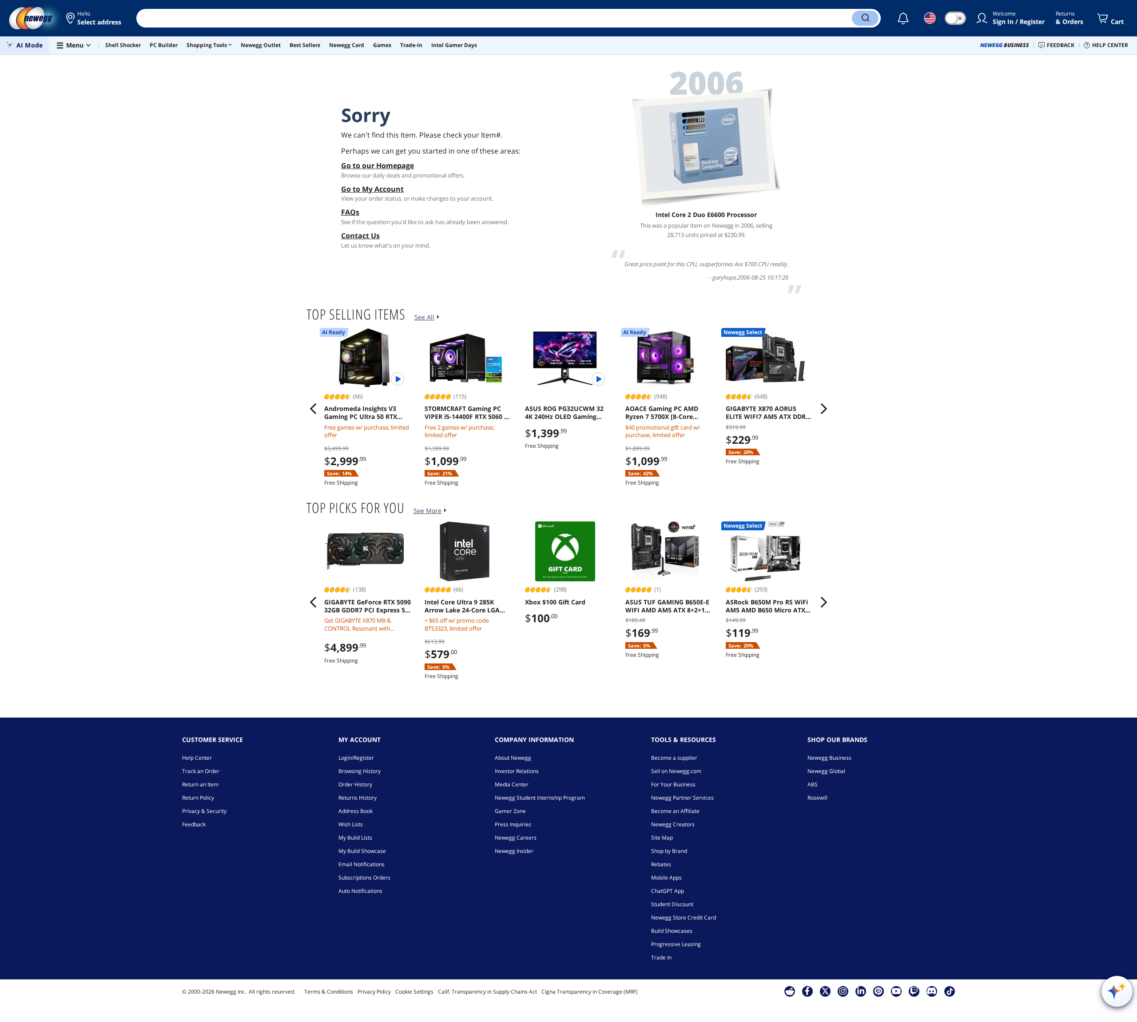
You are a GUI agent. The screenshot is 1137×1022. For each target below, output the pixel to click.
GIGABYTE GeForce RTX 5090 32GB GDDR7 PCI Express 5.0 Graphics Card (367, 606)
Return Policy (198, 797)
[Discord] (931, 991)
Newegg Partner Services (682, 797)
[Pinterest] (878, 991)
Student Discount (672, 904)
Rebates (661, 864)
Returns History (357, 797)
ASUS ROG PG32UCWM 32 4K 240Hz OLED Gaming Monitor (564, 413)
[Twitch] (914, 991)
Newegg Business (829, 758)
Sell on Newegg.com (676, 771)
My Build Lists (355, 837)
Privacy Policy (374, 991)
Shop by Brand (669, 851)
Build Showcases (671, 931)
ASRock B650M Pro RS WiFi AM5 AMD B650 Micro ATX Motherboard (767, 606)
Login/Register (356, 758)
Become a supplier (674, 758)
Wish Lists (350, 824)
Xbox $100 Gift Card (555, 602)
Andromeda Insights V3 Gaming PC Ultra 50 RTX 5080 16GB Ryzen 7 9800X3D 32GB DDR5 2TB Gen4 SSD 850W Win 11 (366, 413)
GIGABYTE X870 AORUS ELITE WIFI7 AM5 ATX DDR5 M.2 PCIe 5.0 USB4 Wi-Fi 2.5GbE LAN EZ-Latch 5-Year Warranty (768, 413)
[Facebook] (807, 991)
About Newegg (513, 758)
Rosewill (817, 797)
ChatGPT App (667, 891)
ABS (812, 784)
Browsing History (359, 771)
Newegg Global (826, 771)
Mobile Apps (666, 877)
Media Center (512, 784)
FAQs (350, 212)
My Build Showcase (362, 851)
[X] (825, 991)
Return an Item (200, 784)
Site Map (662, 837)
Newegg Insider (514, 851)
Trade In (661, 957)
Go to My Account (372, 189)
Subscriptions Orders (364, 877)
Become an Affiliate (675, 811)
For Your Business (673, 784)
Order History (355, 784)
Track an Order (200, 771)
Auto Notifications (360, 891)
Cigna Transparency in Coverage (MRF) (589, 991)
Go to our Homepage (377, 165)
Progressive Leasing (676, 944)
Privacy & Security (204, 811)
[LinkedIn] (860, 991)
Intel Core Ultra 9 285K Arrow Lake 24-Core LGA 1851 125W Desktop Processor (462, 606)
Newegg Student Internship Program (540, 797)
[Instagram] (843, 991)
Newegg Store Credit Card (683, 917)
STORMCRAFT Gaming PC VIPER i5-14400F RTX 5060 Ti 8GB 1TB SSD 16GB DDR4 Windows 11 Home (467, 413)
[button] (94, 18)
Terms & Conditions (328, 991)
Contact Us (360, 236)
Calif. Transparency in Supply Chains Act (487, 991)
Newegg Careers (516, 837)
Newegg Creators (673, 824)
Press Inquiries (513, 824)
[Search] (865, 18)
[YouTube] (896, 991)
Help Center (197, 758)
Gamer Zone (510, 811)
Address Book (355, 811)
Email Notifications (361, 864)
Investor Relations (517, 771)
